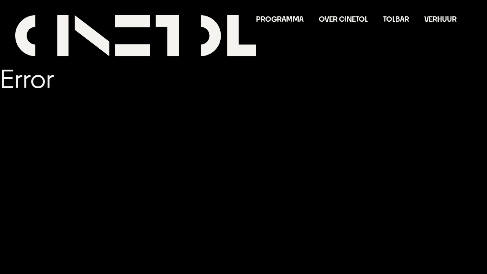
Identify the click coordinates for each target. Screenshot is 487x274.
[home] (135, 35)
